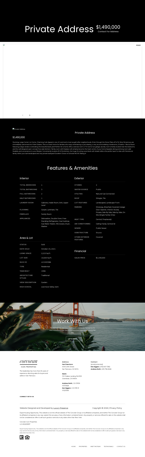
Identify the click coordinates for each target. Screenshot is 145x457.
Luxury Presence (60, 408)
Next (29, 115)
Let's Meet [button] (72, 339)
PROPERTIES (83, 446)
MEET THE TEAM (95, 446)
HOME (73, 446)
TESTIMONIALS (108, 446)
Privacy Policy (116, 408)
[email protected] (97, 364)
